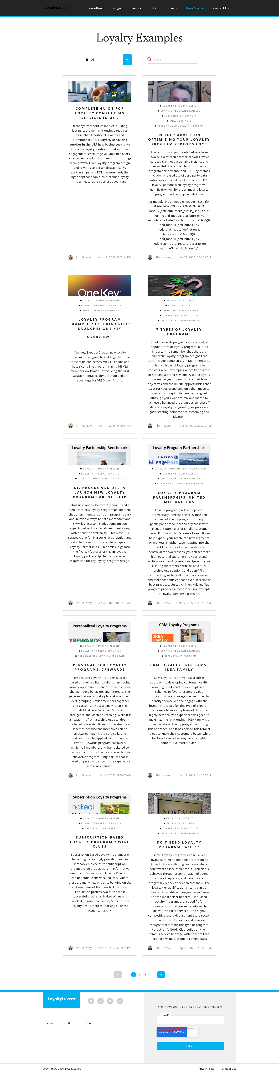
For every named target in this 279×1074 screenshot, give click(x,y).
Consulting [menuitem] (95, 8)
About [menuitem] (51, 1023)
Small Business (180, 121)
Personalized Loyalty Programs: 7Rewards (100, 667)
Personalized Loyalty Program (180, 126)
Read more (103, 91)
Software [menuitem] (171, 8)
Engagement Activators (180, 310)
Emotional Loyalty (180, 818)
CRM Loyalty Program (180, 656)
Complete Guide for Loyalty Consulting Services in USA (100, 113)
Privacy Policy (206, 1068)
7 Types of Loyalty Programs (179, 331)
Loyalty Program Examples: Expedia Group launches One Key (99, 324)
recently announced (113, 505)
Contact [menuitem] (91, 1023)
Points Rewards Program (101, 310)
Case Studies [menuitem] (195, 8)
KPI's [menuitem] (153, 8)
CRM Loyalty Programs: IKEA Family (179, 667)
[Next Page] (161, 974)
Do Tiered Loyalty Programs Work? (179, 844)
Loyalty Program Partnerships (101, 478)
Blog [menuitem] (70, 1023)
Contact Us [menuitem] (221, 8)
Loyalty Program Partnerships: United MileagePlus (179, 497)
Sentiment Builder (180, 300)
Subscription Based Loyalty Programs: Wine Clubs (100, 842)
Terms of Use (228, 1068)
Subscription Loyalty (180, 116)
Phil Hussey (84, 257)
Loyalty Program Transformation (180, 468)
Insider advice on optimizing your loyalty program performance (179, 139)
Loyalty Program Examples (180, 110)
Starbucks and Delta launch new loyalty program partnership (100, 492)
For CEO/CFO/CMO (180, 305)
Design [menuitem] (116, 8)
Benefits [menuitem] (135, 8)
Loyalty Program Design (180, 105)
